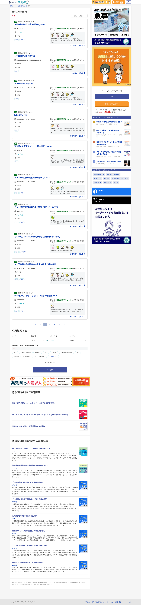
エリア (14, 336)
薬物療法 (37, 352)
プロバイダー (72, 336)
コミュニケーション (39, 356)
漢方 (16, 39)
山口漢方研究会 (20, 115)
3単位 (22, 193)
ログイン (128, 2)
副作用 (116, 182)
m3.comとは (127, 602)
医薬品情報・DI (99, 175)
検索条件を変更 (78, 16)
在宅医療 (54, 352)
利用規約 (87, 602)
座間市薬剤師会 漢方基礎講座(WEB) (29, 24)
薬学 (77, 352)
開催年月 (33, 336)
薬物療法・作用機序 (113, 175)
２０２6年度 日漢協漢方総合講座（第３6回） (33, 178)
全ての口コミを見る (77, 45)
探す (51, 370)
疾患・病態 (107, 182)
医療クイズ (97, 182)
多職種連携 (26, 356)
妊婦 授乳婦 (23, 252)
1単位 (22, 39)
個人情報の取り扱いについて (100, 602)
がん (46, 352)
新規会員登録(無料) (111, 104)
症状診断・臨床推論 (66, 352)
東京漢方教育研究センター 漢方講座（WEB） (33, 146)
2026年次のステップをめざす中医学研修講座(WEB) (35, 296)
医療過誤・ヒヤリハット (120, 178)
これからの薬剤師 (26, 352)
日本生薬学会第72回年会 (24, 56)
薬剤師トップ (13, 6)
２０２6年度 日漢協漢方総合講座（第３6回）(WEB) (36, 207)
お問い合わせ (119, 602)
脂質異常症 (97, 178)
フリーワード (53, 336)
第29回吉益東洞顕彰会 (23, 83)
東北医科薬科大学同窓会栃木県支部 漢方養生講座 (35, 264)
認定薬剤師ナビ (22, 6)
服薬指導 (16, 356)
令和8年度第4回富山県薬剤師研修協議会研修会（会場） (37, 237)
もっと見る (53, 356)
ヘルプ (111, 602)
